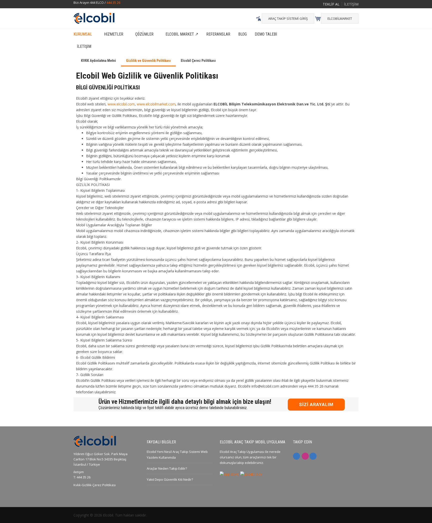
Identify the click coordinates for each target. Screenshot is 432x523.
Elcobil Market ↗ (182, 34)
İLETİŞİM (351, 4)
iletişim (79, 472)
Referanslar (218, 34)
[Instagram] (305, 456)
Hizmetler (113, 34)
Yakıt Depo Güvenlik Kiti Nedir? (170, 479)
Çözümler (144, 34)
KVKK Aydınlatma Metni (98, 61)
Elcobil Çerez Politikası (198, 61)
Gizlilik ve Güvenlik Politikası (148, 61)
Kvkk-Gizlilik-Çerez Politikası (95, 485)
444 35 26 (113, 2)
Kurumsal (83, 34)
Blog (242, 34)
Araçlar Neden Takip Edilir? (167, 468)
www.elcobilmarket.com (156, 104)
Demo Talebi (266, 34)
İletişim (84, 46)
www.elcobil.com (121, 104)
